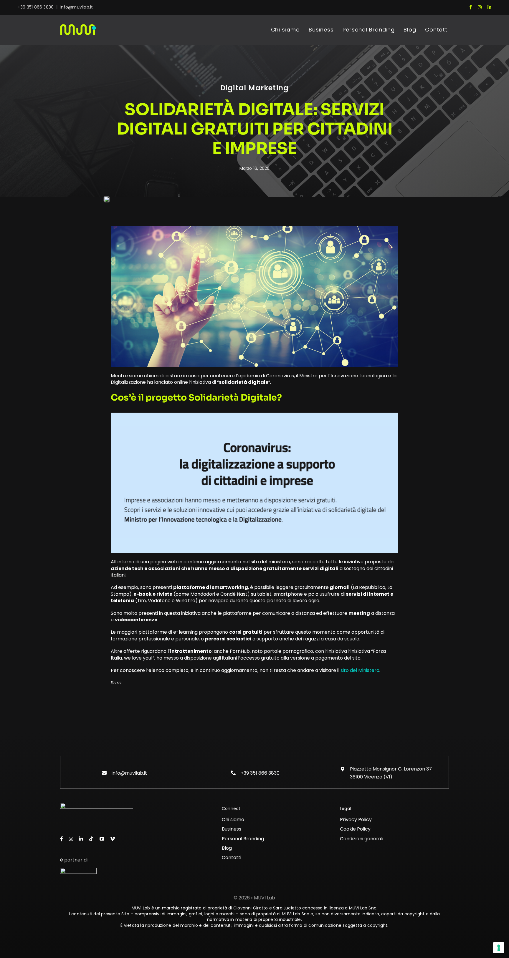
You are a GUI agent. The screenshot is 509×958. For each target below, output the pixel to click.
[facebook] (470, 7)
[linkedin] (489, 7)
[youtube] (102, 838)
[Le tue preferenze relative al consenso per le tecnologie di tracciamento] (498, 947)
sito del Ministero (360, 670)
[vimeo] (112, 838)
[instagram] (480, 7)
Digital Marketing (254, 88)
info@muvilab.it (76, 7)
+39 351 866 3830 (36, 7)
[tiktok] (91, 838)
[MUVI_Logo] (78, 26)
